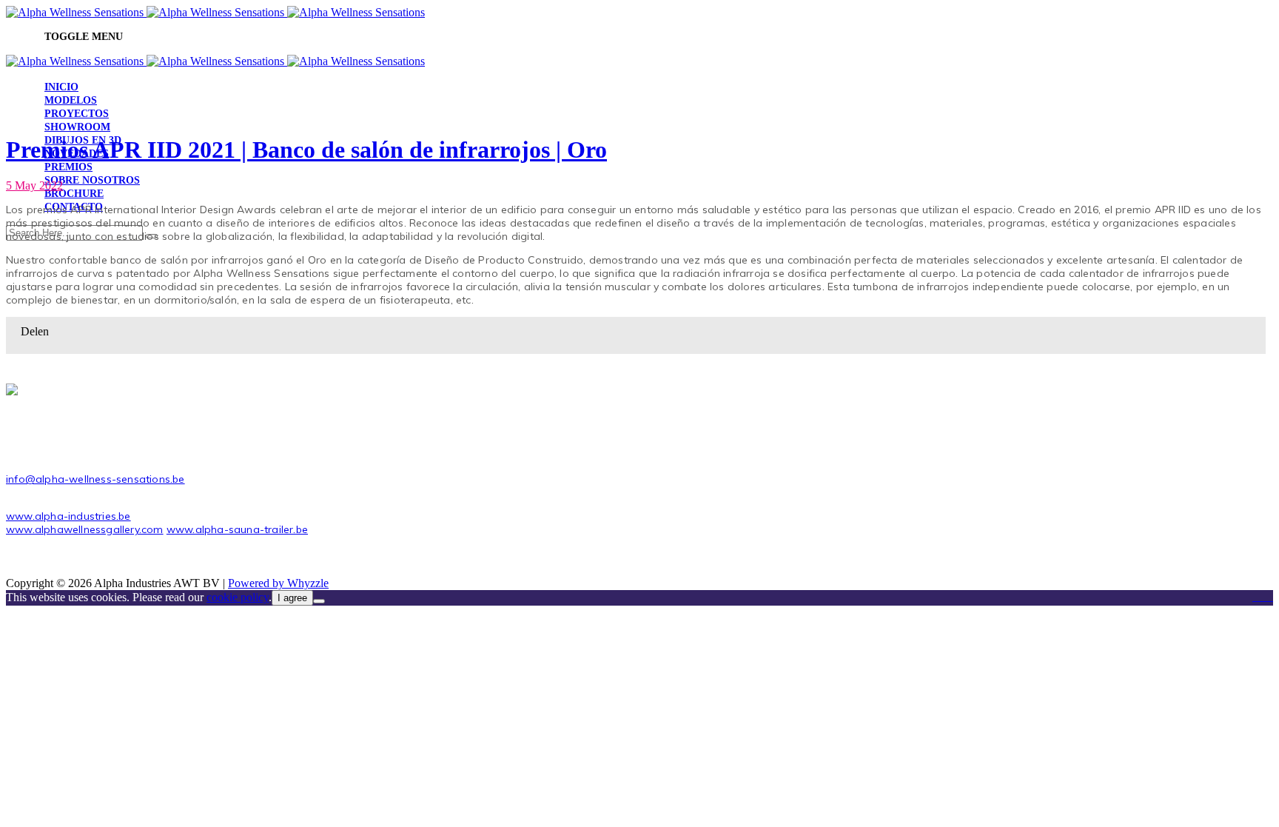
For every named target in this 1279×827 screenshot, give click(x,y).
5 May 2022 (34, 185)
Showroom (77, 127)
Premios (68, 167)
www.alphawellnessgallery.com (85, 529)
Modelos (70, 100)
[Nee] (319, 601)
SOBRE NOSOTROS (92, 180)
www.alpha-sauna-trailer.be (237, 529)
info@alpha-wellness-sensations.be (95, 479)
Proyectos (76, 113)
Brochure (74, 193)
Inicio (61, 87)
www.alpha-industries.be (68, 516)
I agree (292, 597)
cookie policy (238, 597)
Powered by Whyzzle (278, 583)
